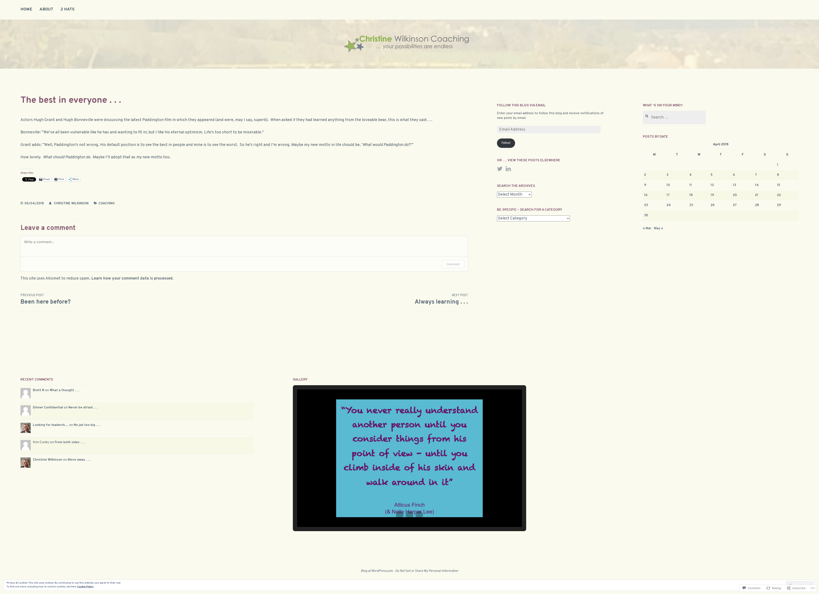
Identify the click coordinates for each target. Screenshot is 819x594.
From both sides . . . (70, 442)
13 (734, 185)
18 (691, 195)
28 (757, 205)
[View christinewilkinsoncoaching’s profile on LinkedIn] (508, 169)
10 (668, 185)
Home (26, 9)
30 (646, 215)
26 (713, 205)
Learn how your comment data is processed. (132, 278)
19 (712, 195)
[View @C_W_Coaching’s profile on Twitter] (499, 169)
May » (658, 228)
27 (735, 205)
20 (735, 195)
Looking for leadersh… (50, 425)
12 (712, 185)
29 (779, 205)
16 (646, 195)
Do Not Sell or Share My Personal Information (426, 571)
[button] (400, 515)
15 (778, 185)
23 (646, 205)
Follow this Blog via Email (521, 105)
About (46, 9)
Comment (453, 264)
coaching (107, 203)
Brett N (38, 390)
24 (669, 205)
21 (756, 195)
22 (779, 195)
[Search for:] (674, 117)
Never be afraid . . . (83, 407)
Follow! (506, 143)
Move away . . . (79, 460)
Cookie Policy (85, 586)
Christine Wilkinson (71, 203)
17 (668, 195)
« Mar (647, 228)
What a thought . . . (64, 390)
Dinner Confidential (48, 407)
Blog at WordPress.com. (377, 571)
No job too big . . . (87, 425)
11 (690, 185)
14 (757, 185)
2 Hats (67, 9)
